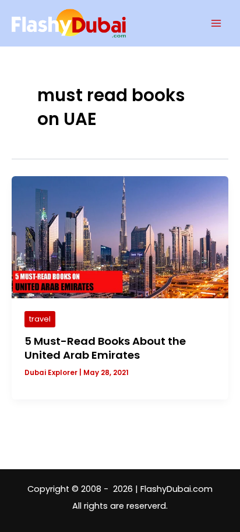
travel (40, 319)
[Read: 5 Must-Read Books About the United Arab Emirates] (120, 236)
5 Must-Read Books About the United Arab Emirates (105, 348)
